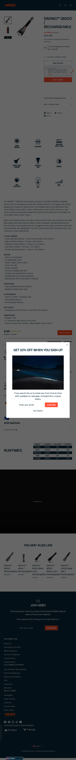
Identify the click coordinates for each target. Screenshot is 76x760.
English (12, 758)
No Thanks (38, 410)
